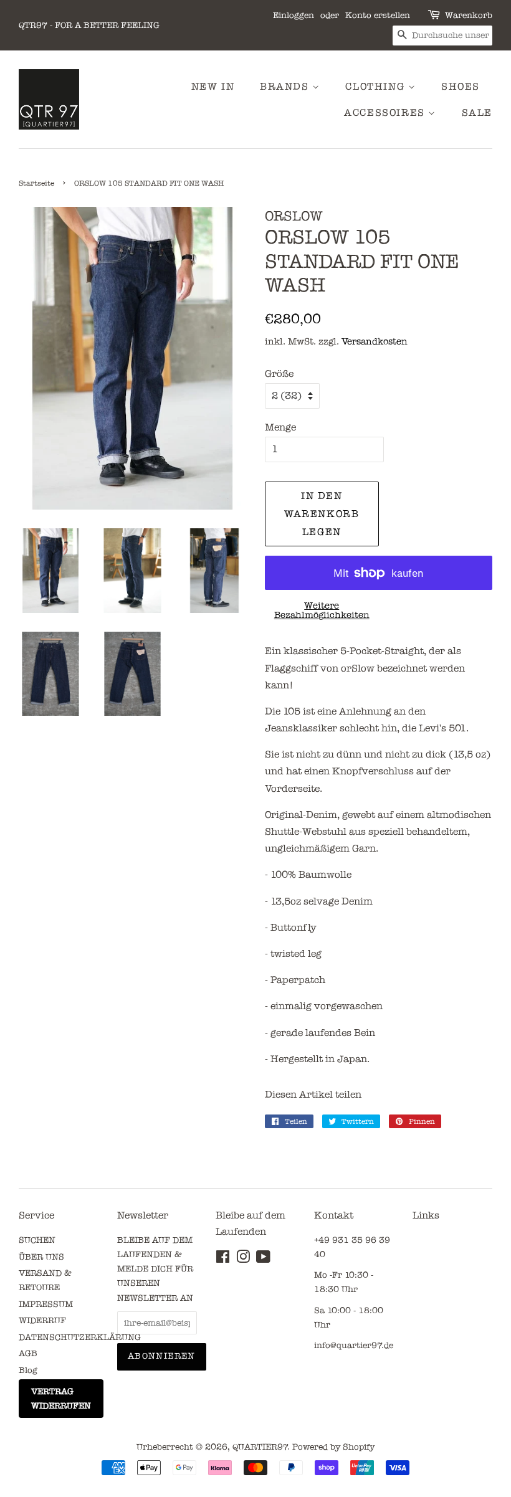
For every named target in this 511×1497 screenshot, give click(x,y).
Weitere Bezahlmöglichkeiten (322, 610)
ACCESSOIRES (386, 112)
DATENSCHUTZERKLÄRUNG (80, 1337)
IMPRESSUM (46, 1304)
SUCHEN (37, 1240)
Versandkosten (374, 341)
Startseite (36, 183)
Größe (279, 373)
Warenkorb (468, 15)
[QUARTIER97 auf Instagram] (243, 1259)
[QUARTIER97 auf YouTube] (263, 1259)
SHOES (460, 86)
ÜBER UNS (41, 1257)
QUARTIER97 (260, 1447)
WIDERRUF (42, 1320)
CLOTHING (376, 86)
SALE (477, 112)
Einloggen (293, 15)
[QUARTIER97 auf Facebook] (223, 1259)
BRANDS (286, 86)
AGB (28, 1353)
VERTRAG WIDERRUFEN (61, 1398)
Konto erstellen (377, 15)
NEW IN (213, 86)
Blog (28, 1370)
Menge (280, 427)
